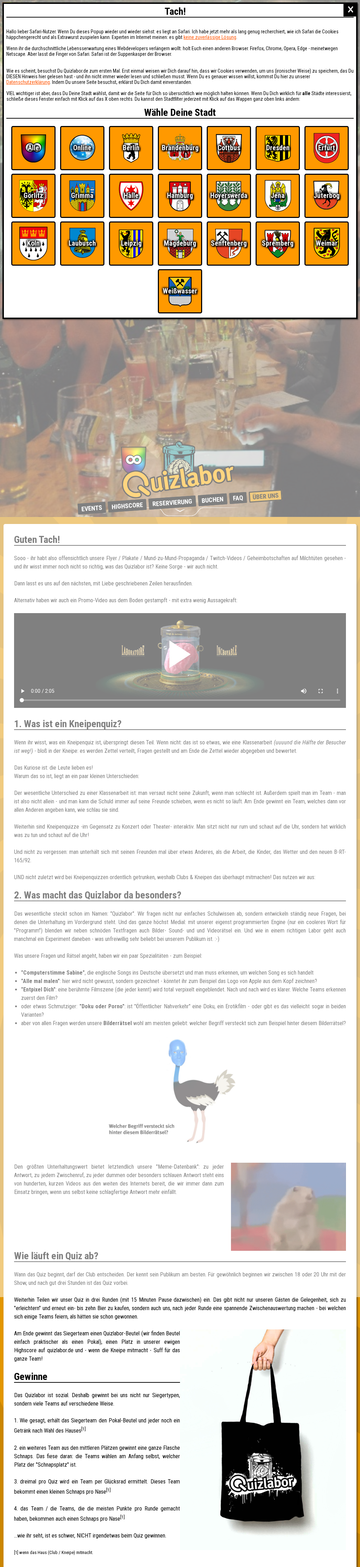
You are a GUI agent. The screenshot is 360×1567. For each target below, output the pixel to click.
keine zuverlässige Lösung (210, 37)
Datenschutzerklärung (28, 82)
